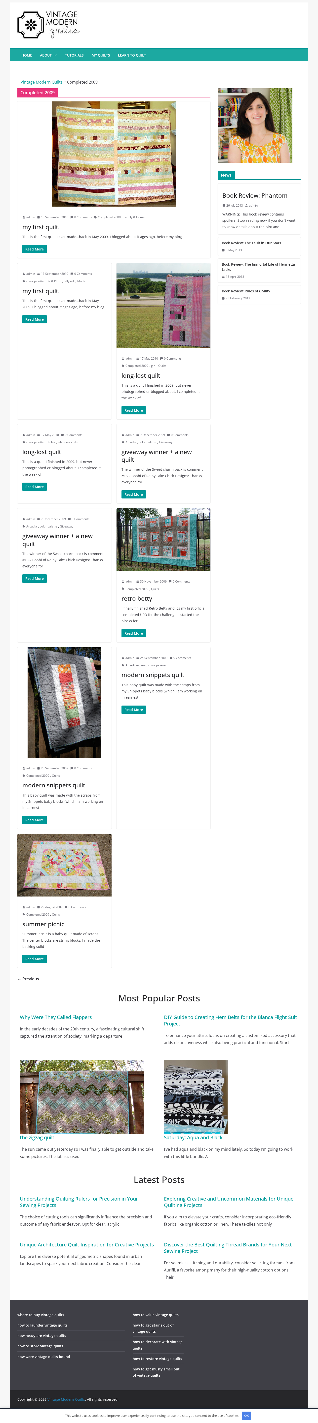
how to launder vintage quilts (42, 1325)
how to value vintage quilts (156, 1314)
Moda (81, 281)
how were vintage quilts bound (43, 1356)
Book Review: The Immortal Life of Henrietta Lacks (258, 267)
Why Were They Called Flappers (56, 1017)
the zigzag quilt (37, 1137)
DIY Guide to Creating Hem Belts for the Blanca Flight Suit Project (230, 1020)
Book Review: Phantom (255, 195)
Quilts (162, 366)
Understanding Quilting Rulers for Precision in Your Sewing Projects (79, 1201)
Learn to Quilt (132, 55)
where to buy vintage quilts (40, 1314)
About (46, 55)
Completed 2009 (109, 217)
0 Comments (83, 217)
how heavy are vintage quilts (41, 1335)
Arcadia (130, 442)
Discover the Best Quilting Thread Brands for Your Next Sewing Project (228, 1247)
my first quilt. (41, 227)
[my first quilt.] (113, 154)
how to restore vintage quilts (157, 1358)
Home (26, 55)
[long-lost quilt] (164, 305)
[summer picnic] (64, 865)
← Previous (28, 979)
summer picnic (43, 924)
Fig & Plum (53, 281)
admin (30, 217)
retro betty (136, 598)
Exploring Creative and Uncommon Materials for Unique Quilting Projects (228, 1201)
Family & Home (134, 217)
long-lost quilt (140, 375)
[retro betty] (164, 539)
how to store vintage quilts (40, 1346)
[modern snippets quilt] (64, 702)
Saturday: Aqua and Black (193, 1137)
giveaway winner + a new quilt (156, 456)
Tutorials (74, 55)
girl (153, 366)
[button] (54, 55)
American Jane (135, 665)
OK (246, 1415)
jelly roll (69, 281)
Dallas (50, 442)
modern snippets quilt (53, 785)
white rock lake (68, 442)
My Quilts (101, 55)
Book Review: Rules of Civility (246, 291)
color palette (35, 281)
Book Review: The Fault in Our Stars (251, 243)
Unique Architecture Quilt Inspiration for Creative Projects (87, 1244)
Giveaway (165, 442)
